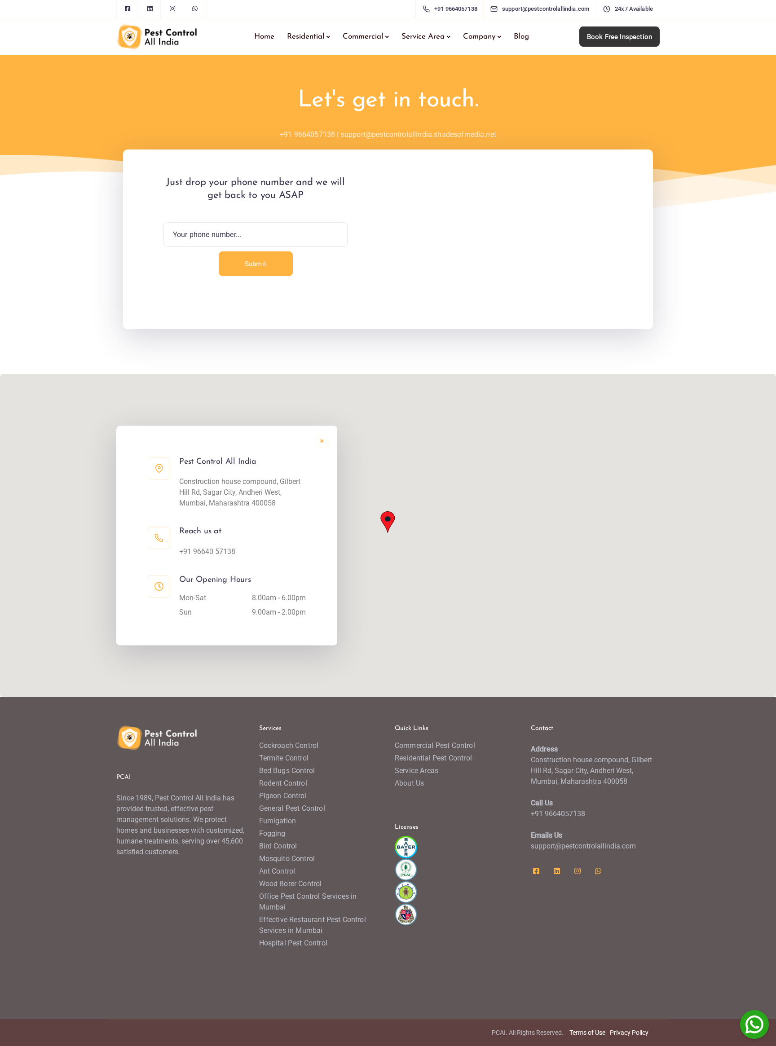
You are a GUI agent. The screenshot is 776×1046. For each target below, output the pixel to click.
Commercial (363, 36)
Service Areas (416, 770)
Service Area (423, 36)
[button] (388, 521)
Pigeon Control (283, 795)
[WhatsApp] (195, 9)
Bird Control (278, 846)
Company (479, 36)
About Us (409, 783)
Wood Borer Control (290, 883)
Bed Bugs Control (287, 770)
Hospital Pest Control (293, 943)
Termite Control (284, 758)
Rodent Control (283, 783)
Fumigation (277, 821)
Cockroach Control (289, 745)
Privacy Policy (629, 1032)
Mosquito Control (287, 858)
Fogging (272, 833)
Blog (521, 36)
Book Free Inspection (619, 37)
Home (264, 36)
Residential (305, 36)
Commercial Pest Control (435, 745)
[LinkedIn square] (150, 9)
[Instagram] (172, 9)
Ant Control (277, 871)
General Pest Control (292, 808)
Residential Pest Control (433, 758)
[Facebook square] (127, 9)
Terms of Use (587, 1032)
